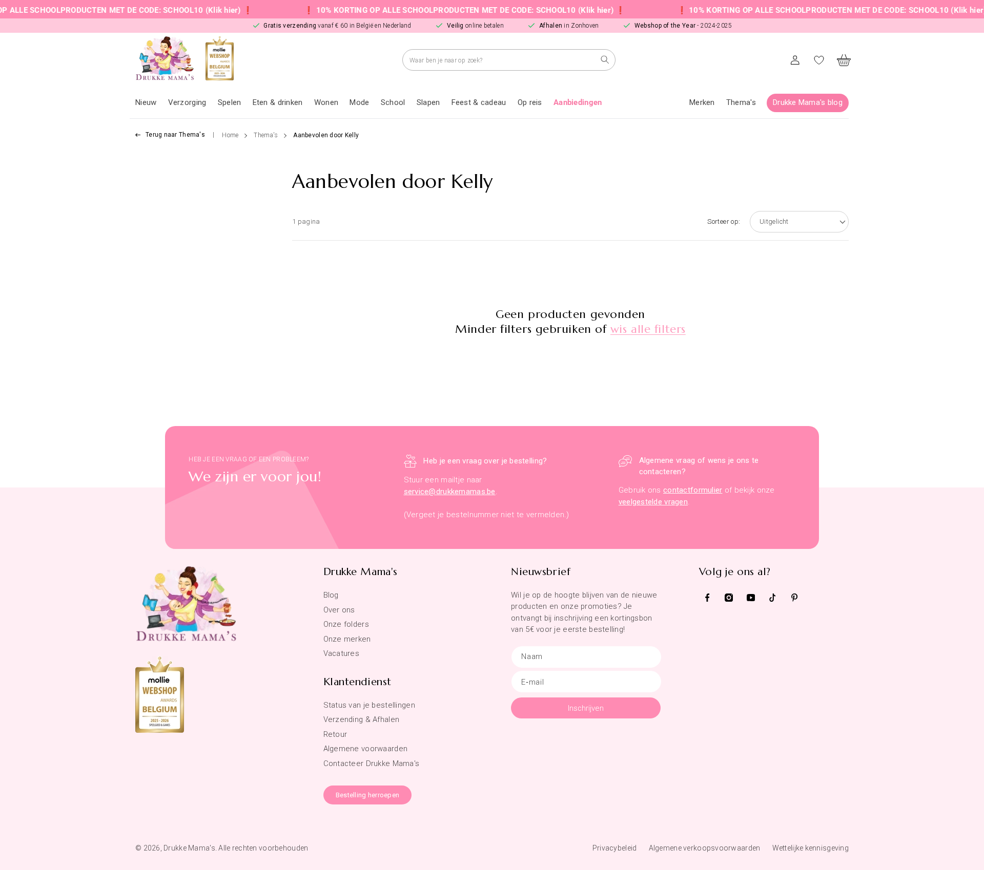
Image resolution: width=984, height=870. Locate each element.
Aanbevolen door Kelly (326, 135)
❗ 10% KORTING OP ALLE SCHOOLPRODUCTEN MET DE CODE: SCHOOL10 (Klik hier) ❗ (438, 10)
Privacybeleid (614, 848)
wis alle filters (648, 329)
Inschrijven (586, 708)
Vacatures (341, 653)
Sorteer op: (723, 221)
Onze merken (347, 639)
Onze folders (346, 624)
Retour (335, 734)
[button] (187, 103)
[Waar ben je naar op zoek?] (605, 59)
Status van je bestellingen (369, 705)
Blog (331, 595)
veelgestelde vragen (653, 501)
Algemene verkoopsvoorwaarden (705, 848)
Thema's (266, 135)
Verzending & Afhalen (361, 719)
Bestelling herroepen (368, 795)
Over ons (339, 609)
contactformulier (692, 490)
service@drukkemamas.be (450, 491)
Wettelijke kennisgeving (810, 848)
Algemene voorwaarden (365, 748)
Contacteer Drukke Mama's (371, 763)
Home (230, 135)
